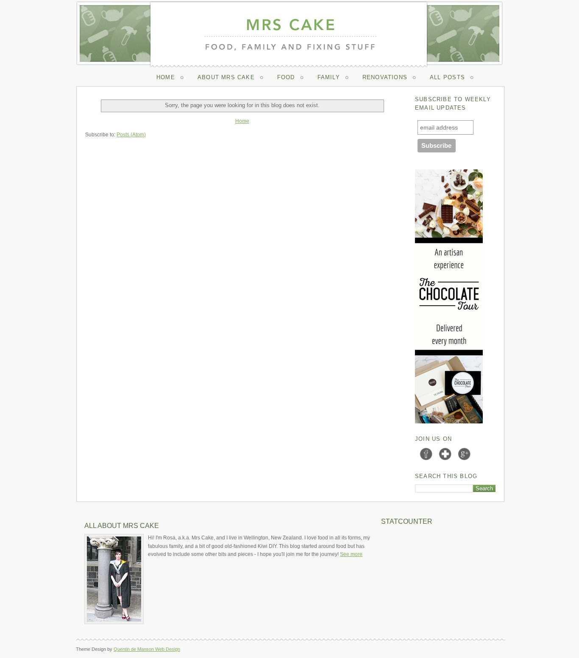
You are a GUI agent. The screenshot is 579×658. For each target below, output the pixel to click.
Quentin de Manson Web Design (147, 649)
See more (351, 554)
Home (165, 77)
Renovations (384, 77)
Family (328, 77)
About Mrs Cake (226, 77)
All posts (447, 77)
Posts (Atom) (131, 135)
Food (286, 77)
